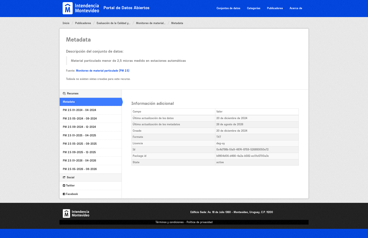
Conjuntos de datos (228, 8)
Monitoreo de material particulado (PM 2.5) (102, 70)
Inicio (66, 23)
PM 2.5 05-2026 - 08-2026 (80, 169)
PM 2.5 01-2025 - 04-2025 (79, 135)
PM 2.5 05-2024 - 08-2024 (80, 118)
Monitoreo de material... (150, 23)
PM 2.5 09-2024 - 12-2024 (79, 126)
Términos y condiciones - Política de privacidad (184, 222)
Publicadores (275, 8)
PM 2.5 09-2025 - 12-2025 (79, 152)
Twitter (70, 185)
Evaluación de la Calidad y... (113, 23)
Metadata (177, 23)
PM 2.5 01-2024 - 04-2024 (79, 110)
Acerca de (296, 8)
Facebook (71, 194)
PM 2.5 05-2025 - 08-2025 (80, 143)
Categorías (253, 8)
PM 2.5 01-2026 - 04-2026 (79, 160)
